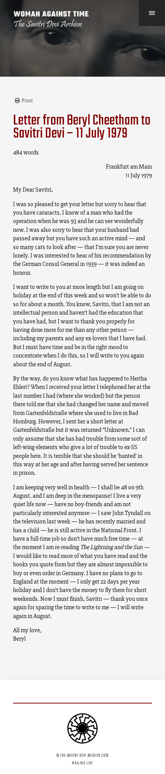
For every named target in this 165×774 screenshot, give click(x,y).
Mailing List (82, 763)
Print (27, 100)
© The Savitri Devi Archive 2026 (82, 756)
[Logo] (51, 19)
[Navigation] (152, 13)
